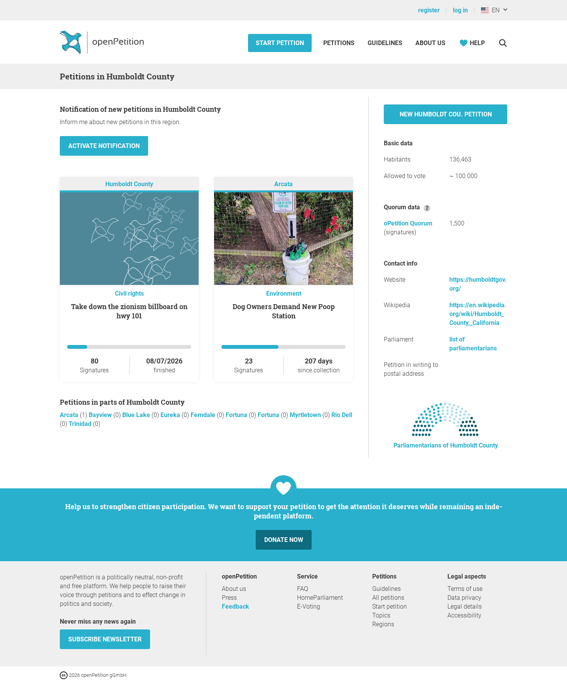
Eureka (171, 415)
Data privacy (464, 597)
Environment (283, 293)
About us (430, 43)
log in (460, 10)
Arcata (283, 184)
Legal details (464, 606)
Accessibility (464, 615)
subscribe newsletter (105, 639)
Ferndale (204, 415)
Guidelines (385, 43)
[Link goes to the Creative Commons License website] (64, 674)
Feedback (235, 606)
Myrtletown (306, 415)
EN (494, 10)
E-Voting (308, 606)
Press (229, 597)
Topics (381, 615)
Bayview (101, 415)
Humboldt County (129, 184)
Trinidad (81, 423)
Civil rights (129, 293)
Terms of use (465, 588)
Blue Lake (137, 415)
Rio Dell (341, 415)
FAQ (302, 588)
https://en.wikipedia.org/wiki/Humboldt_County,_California (477, 313)
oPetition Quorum (408, 223)
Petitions (339, 43)
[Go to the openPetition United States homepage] (103, 42)
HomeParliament (320, 597)
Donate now (283, 539)
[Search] (503, 43)
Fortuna (237, 415)
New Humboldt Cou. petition (446, 114)
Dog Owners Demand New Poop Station (284, 311)
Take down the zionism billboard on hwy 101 (129, 311)
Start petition (280, 43)
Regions (383, 624)
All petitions (388, 597)
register (429, 10)
